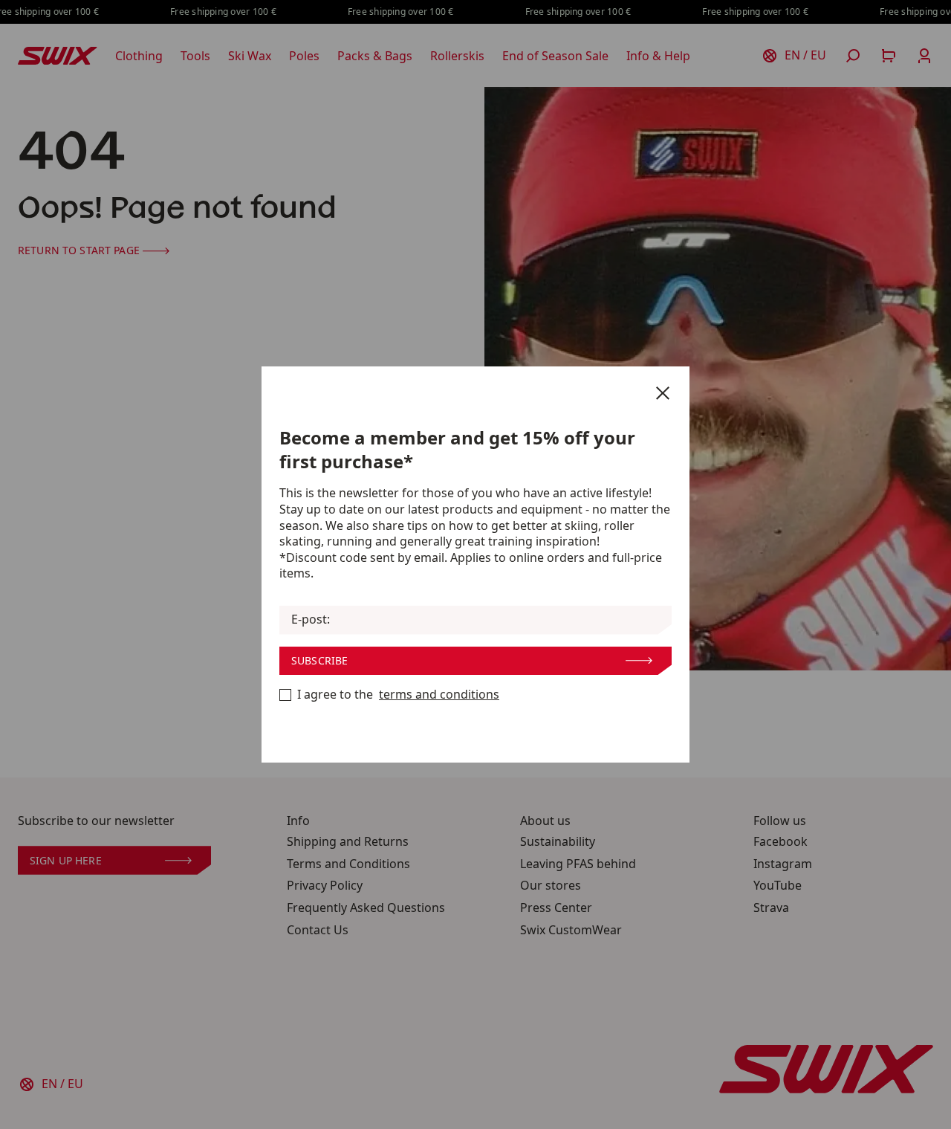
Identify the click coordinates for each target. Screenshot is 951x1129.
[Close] (663, 393)
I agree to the (398, 694)
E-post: (310, 619)
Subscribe (319, 660)
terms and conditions (439, 694)
